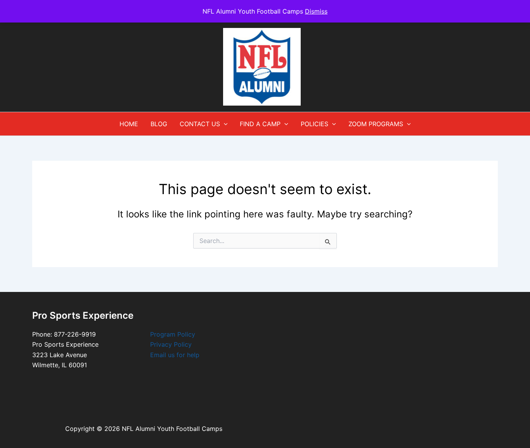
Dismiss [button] (316, 11)
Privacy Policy (171, 344)
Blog (159, 124)
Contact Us (200, 124)
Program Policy (172, 334)
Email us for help (174, 355)
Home (129, 124)
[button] (224, 123)
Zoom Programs (375, 124)
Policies (314, 124)
